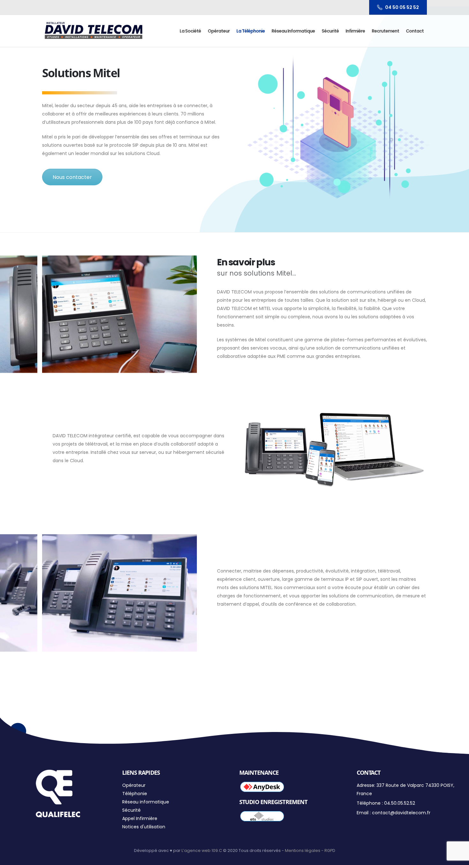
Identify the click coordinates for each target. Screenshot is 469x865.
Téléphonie (134, 793)
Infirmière (355, 31)
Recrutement (385, 31)
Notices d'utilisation (143, 827)
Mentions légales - (304, 850)
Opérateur (219, 31)
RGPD (329, 850)
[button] (455, 8)
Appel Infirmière (139, 818)
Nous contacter (72, 177)
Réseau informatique (293, 31)
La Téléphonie (250, 31)
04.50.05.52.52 (399, 803)
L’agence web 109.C (202, 850)
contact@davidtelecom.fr (401, 813)
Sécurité (330, 31)
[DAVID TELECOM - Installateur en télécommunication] (93, 31)
